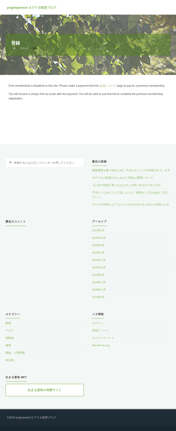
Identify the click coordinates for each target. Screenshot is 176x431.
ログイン (97, 323)
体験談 (10, 338)
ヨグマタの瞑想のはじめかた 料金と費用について (122, 177)
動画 (8, 323)
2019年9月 (98, 274)
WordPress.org (101, 345)
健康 (8, 345)
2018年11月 (99, 289)
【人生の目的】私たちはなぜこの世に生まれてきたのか (126, 185)
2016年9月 (98, 297)
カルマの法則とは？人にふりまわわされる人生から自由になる (130, 204)
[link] (165, 22)
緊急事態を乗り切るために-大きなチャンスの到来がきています (131, 170)
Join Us (24, 48)
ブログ (10, 330)
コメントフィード (103, 338)
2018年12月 (99, 282)
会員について (108, 85)
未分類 (10, 360)
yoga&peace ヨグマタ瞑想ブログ (31, 7)
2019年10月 (99, 267)
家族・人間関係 (15, 352)
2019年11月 (99, 260)
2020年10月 (99, 237)
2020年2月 (98, 252)
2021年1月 (98, 230)
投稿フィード (100, 330)
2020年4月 (98, 245)
